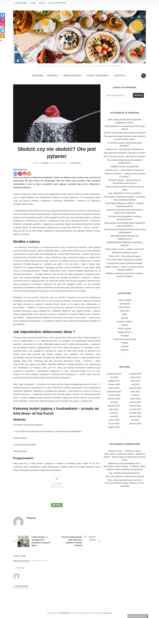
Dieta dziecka (124, 307)
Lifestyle (119, 75)
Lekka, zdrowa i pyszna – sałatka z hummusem (124, 249)
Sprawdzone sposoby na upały (124, 253)
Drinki (124, 314)
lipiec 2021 (113, 409)
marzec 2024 (135, 377)
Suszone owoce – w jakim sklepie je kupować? (124, 170)
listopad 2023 (114, 381)
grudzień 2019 (135, 424)
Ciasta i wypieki (124, 300)
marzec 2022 (135, 399)
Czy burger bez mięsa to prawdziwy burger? (125, 263)
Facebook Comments (39, 561)
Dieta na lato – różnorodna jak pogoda (124, 256)
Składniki (37, 75)
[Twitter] (2, 30)
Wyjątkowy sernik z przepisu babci (124, 167)
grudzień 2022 (135, 388)
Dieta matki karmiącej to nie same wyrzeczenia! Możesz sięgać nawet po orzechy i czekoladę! (125, 483)
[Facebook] (15, 174)
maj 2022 (135, 395)
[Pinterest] (20, 174)
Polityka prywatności (57, 3)
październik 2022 (114, 392)
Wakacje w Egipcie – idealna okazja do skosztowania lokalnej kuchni (124, 457)
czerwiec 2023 (114, 384)
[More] (29, 174)
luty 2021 (114, 413)
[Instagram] (24, 174)
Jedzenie (124, 318)
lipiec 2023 (135, 381)
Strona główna (21, 3)
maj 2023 (135, 384)
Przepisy (52, 75)
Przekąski (125, 336)
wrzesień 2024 (135, 374)
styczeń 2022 (135, 402)
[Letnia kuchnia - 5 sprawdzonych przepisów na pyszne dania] (23, 541)
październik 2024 (114, 374)
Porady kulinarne (97, 75)
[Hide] (1, 40)
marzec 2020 (114, 420)
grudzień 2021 (114, 406)
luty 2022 (114, 402)
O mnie (33, 3)
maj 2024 (114, 377)
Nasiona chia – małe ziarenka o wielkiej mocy (125, 149)
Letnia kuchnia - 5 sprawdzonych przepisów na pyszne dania (41, 541)
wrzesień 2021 (135, 406)
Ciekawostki (76, 163)
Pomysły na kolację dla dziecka (127, 473)
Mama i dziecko (72, 75)
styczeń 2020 (113, 424)
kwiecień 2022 (114, 399)
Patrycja (45, 163)
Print (58, 505)
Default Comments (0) (21, 561)
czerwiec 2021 (135, 409)
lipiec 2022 (135, 392)
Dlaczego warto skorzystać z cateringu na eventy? (124, 153)
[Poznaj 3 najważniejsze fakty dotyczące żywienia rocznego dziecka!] (90, 541)
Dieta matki (124, 311)
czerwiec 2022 (114, 395)
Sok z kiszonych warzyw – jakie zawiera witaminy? (125, 156)
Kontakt (42, 3)
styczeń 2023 (113, 388)
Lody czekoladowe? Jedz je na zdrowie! (124, 193)
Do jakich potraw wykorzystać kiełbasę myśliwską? (125, 133)
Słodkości (125, 350)
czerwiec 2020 (135, 413)
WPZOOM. (107, 613)
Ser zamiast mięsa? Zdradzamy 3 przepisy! (124, 260)
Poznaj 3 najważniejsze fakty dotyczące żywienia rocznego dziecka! (72, 541)
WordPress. (66, 613)
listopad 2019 (114, 427)
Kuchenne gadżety (124, 321)
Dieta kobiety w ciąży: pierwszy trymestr (127, 476)
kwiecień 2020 (135, 416)
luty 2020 (135, 420)
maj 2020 (114, 416)
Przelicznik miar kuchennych (124, 339)
